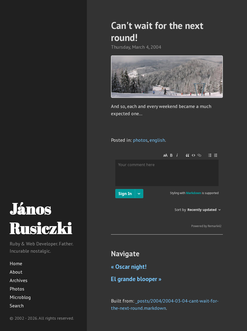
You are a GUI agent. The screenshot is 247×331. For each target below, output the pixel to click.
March (138, 47)
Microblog (20, 297)
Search (17, 306)
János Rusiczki (41, 218)
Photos (17, 289)
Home (16, 263)
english (157, 140)
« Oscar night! (128, 266)
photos (140, 140)
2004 (156, 47)
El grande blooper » (136, 279)
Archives (18, 280)
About (16, 272)
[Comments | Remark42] (167, 190)
